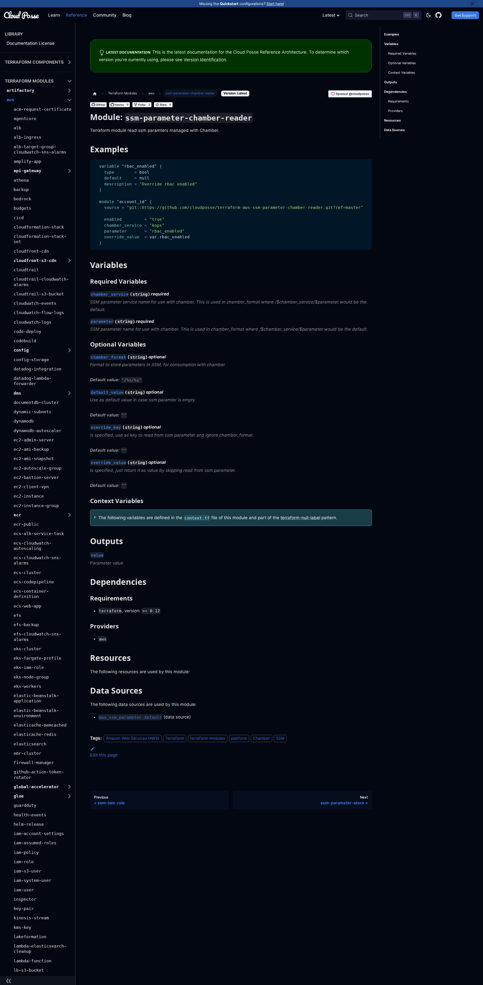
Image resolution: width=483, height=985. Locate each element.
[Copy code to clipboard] (365, 165)
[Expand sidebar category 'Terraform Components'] (69, 62)
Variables (391, 44)
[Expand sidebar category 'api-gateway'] (69, 171)
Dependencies (395, 92)
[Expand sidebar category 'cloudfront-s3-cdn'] (69, 260)
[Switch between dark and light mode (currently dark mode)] (428, 15)
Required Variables (402, 53)
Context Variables (401, 72)
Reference (76, 15)
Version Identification (205, 59)
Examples (391, 34)
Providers (395, 111)
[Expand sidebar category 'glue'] (69, 796)
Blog (127, 15)
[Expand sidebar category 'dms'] (69, 393)
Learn (54, 15)
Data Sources (394, 130)
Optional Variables (402, 63)
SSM (280, 738)
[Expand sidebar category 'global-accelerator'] (69, 787)
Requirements (398, 101)
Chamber (261, 738)
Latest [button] (329, 15)
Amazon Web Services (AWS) (132, 738)
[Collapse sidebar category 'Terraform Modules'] (69, 81)
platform (239, 738)
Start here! (275, 4)
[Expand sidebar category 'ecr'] (69, 515)
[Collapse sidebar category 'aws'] (69, 100)
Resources (392, 120)
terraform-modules (207, 738)
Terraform (175, 738)
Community (104, 15)
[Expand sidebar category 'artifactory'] (69, 90)
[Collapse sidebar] (37, 980)
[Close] (476, 3)
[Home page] (95, 93)
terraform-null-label (300, 517)
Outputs (390, 82)
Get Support (465, 15)
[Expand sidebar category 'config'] (69, 350)
